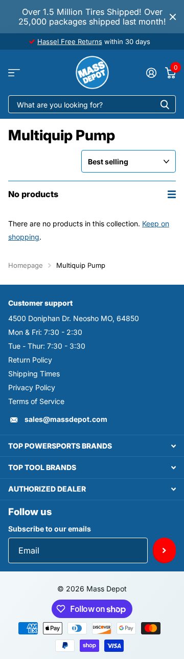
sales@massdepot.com (66, 419)
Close (173, 16)
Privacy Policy (31, 387)
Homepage (25, 265)
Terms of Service (36, 401)
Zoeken (164, 104)
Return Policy (30, 359)
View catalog (14, 72)
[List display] (172, 194)
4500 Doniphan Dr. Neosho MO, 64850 (73, 318)
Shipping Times (34, 373)
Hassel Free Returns (69, 41)
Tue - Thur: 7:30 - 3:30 (46, 346)
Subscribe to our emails (49, 528)
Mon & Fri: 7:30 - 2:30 (45, 332)
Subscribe (164, 550)
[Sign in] (151, 72)
